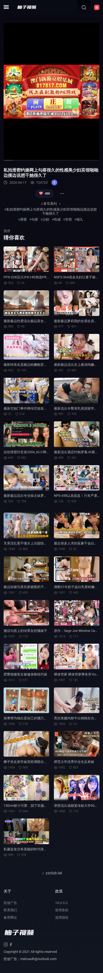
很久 (79, 219)
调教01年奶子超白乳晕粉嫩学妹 (77, 587)
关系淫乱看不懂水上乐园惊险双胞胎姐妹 (34, 543)
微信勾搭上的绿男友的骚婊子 (25, 631)
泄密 (23, 219)
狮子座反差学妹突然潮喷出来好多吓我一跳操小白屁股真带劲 (49, 762)
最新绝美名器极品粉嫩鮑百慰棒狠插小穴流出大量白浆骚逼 (47, 364)
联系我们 (10, 910)
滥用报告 (62, 917)
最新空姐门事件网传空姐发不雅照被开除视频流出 (40, 408)
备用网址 (10, 917)
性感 (57, 219)
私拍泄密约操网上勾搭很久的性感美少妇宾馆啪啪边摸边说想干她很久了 (51, 211)
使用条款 (62, 910)
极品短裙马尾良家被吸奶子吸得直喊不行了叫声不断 (42, 587)
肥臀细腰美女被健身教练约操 (25, 674)
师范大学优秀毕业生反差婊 (74, 762)
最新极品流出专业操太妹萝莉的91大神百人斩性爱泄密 (44, 496)
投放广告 (10, 903)
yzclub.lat (54, 873)
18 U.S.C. (62, 903)
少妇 (46, 219)
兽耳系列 (50, 204)
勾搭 (34, 219)
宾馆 (68, 219)
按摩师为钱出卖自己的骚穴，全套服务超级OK (38, 718)
